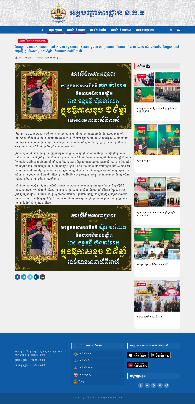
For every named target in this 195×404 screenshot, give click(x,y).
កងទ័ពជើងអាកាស (121, 30)
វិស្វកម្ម (81, 381)
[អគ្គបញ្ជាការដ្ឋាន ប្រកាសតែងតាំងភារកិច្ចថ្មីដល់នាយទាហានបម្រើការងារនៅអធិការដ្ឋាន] (157, 139)
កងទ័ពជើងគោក (76, 30)
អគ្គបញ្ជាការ (55, 30)
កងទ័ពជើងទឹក (98, 30)
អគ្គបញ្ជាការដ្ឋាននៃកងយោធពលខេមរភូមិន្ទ (37, 41)
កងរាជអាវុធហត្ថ (145, 30)
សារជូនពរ (22, 41)
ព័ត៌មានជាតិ (141, 76)
